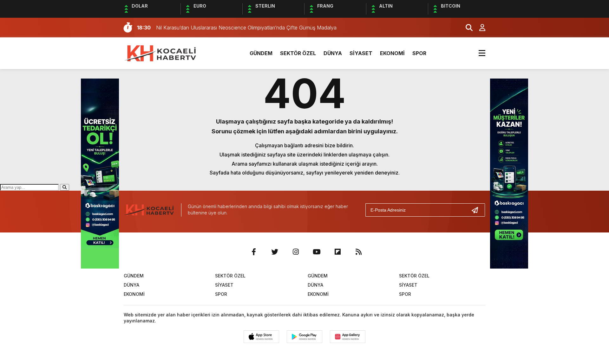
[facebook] (253, 251)
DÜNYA (333, 53)
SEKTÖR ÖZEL (298, 53)
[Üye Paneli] (479, 27)
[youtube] (316, 251)
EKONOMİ (392, 53)
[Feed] (358, 251)
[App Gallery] (347, 336)
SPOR (419, 53)
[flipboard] (337, 251)
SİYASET (361, 53)
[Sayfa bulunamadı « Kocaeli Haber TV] (161, 52)
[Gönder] (477, 210)
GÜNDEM (261, 53)
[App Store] (261, 336)
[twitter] (274, 251)
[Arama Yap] (466, 27)
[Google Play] (304, 336)
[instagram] (295, 251)
